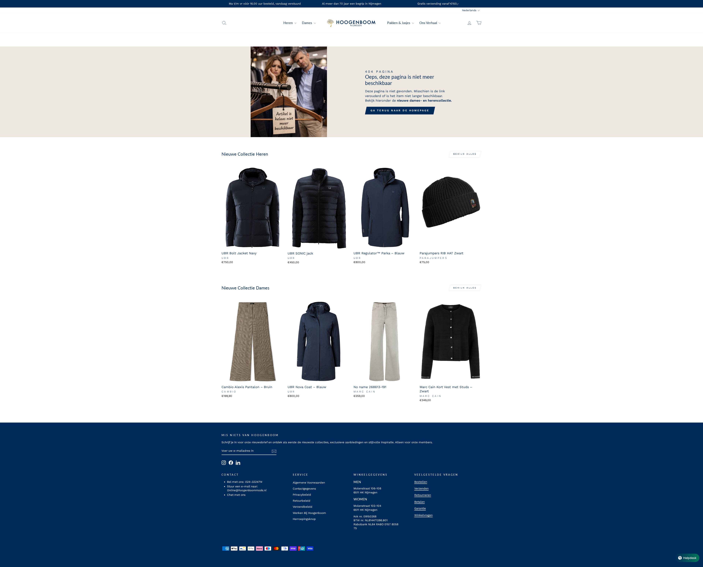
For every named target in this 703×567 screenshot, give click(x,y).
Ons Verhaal (428, 23)
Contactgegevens (304, 488)
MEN (357, 482)
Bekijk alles (465, 154)
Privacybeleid (302, 494)
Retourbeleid (301, 500)
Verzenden (421, 488)
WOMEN (360, 499)
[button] (687, 557)
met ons (240, 495)
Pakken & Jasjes (399, 23)
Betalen (419, 501)
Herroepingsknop (304, 519)
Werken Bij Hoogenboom (309, 513)
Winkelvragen (423, 515)
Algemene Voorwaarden (309, 482)
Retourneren (422, 495)
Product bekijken (252, 244)
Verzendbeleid (302, 506)
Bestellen (420, 482)
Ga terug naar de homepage (400, 110)
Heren (288, 23)
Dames (307, 23)
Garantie (420, 508)
